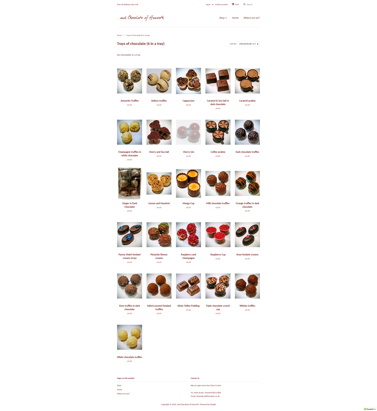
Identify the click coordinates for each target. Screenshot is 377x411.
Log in (208, 5)
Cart (237, 5)
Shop (222, 18)
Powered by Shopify (208, 404)
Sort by (233, 44)
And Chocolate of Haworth (188, 404)
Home (235, 18)
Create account (221, 5)
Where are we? (252, 18)
